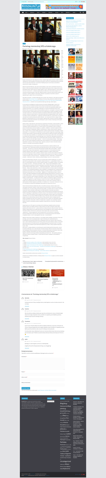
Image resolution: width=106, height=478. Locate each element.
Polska (56, 12)
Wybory (43, 12)
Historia (61, 422)
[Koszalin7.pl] (23, 12)
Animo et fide (66, 401)
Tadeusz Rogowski (65, 453)
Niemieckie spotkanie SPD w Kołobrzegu (34, 242)
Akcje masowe (62, 401)
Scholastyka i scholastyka (78, 448)
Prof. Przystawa (66, 447)
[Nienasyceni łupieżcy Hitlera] (43, 270)
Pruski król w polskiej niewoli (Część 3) (73, 30)
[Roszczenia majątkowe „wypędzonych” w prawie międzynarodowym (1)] (57, 270)
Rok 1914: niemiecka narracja (28, 278)
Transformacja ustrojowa (65, 457)
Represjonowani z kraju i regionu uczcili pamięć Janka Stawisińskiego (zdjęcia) (32, 262)
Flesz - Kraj (67, 420)
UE (60, 459)
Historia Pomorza (67, 426)
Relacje (61, 451)
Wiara (74, 12)
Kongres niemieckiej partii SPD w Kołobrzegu (35, 244)
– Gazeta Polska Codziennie (38, 250)
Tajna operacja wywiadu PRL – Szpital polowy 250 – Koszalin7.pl (78, 431)
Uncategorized (65, 461)
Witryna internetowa (26, 382)
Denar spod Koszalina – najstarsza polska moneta (75, 23)
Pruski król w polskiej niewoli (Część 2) (73, 32)
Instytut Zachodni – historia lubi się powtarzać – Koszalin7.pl (78, 423)
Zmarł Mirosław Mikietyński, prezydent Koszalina (75, 28)
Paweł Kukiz (68, 439)
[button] (27, 12)
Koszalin (32, 12)
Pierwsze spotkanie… (70, 42)
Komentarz (24, 356)
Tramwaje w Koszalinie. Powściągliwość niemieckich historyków (78, 412)
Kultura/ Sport (63, 434)
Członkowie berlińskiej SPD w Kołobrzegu (34, 243)
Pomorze (50, 12)
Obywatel (68, 12)
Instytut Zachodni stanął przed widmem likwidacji (77, 425)
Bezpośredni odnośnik (37, 300)
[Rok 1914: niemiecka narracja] (28, 270)
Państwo (63, 442)
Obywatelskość (65, 438)
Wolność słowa (63, 466)
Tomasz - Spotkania (65, 456)
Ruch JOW (66, 451)
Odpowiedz (27, 306)
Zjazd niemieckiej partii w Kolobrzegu (30, 249)
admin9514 (31, 48)
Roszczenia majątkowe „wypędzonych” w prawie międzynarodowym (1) (57, 281)
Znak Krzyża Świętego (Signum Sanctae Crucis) (74, 40)
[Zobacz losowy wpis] (83, 12)
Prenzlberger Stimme (33, 99)
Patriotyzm (63, 439)
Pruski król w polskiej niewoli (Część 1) (73, 34)
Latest (68, 434)
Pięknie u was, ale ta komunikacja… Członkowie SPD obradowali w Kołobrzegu (41, 246)
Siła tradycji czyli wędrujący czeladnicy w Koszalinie (78, 403)
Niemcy (24, 43)
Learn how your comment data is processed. (47, 390)
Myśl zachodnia (62, 436)
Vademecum (62, 464)
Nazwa (23, 371)
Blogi (38, 12)
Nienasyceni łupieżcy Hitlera (42, 279)
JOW (62, 12)
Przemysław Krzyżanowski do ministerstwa (54, 261)
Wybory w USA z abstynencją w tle (72, 36)
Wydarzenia (66, 468)
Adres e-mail (24, 377)
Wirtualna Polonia (44, 253)
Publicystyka (63, 449)
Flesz (26, 12)
